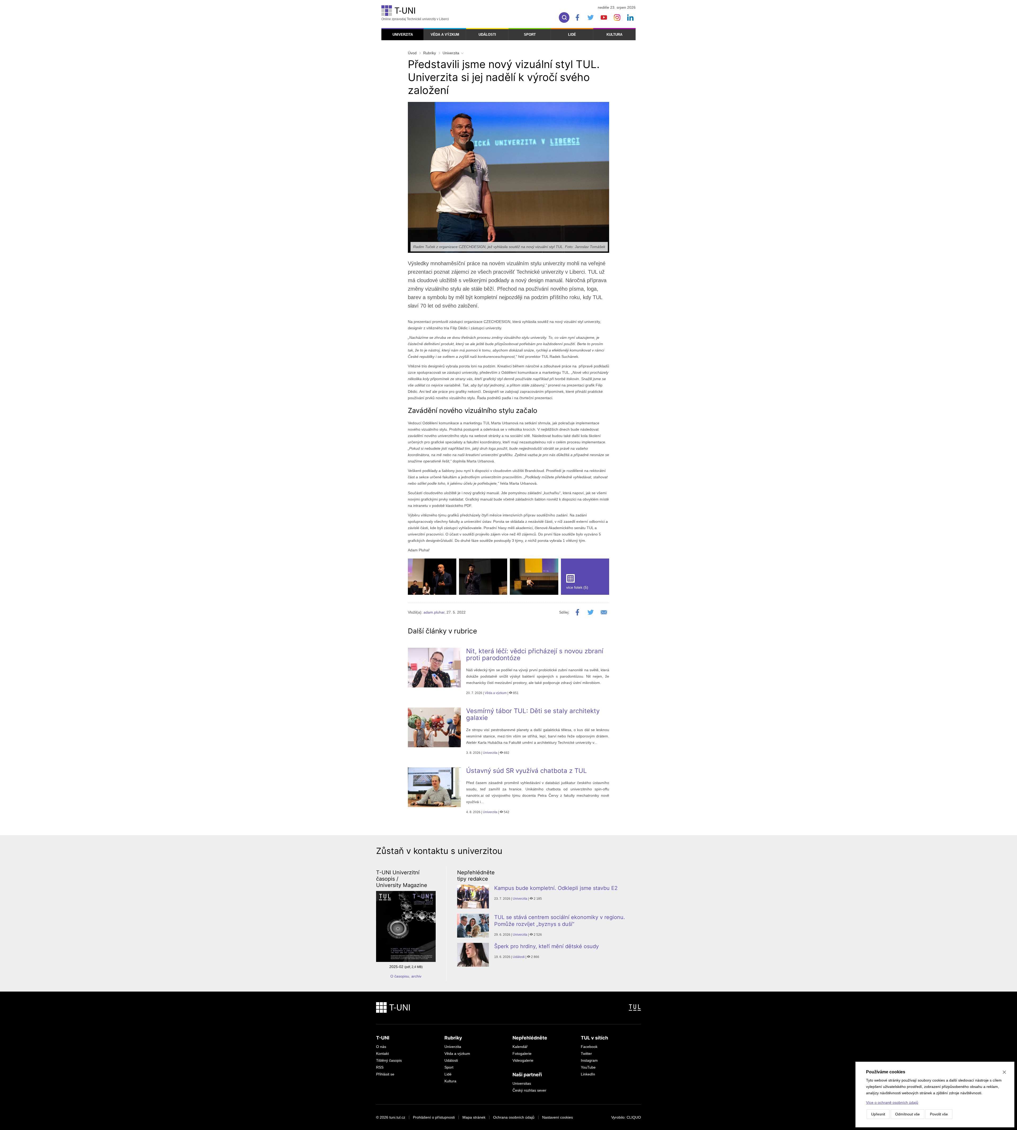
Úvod (412, 53)
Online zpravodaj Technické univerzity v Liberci (415, 19)
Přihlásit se (385, 1074)
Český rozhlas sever (529, 1090)
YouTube (588, 1067)
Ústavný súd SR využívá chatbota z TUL (526, 771)
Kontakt (382, 1053)
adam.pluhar (433, 612)
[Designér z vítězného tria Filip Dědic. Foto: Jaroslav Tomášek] (483, 577)
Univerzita (402, 35)
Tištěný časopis (389, 1060)
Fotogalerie (522, 1053)
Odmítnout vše (907, 1114)
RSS (379, 1067)
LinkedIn (588, 1074)
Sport (530, 35)
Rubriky (429, 53)
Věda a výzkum (445, 35)
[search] (564, 17)
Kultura (614, 35)
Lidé (572, 35)
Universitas (521, 1083)
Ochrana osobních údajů (513, 1117)
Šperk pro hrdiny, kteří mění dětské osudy (546, 946)
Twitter (586, 1053)
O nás (381, 1047)
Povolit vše (939, 1114)
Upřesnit (878, 1114)
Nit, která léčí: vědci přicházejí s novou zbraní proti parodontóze (534, 654)
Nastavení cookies (557, 1117)
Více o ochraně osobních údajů (892, 1102)
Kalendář (520, 1047)
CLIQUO (634, 1117)
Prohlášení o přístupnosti (434, 1117)
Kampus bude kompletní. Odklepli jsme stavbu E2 (556, 888)
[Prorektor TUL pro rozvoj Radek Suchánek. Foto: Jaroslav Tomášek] (432, 577)
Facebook (589, 1047)
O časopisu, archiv (405, 976)
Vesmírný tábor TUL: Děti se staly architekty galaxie (533, 714)
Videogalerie (522, 1060)
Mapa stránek (473, 1117)
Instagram (589, 1060)
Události (487, 35)
